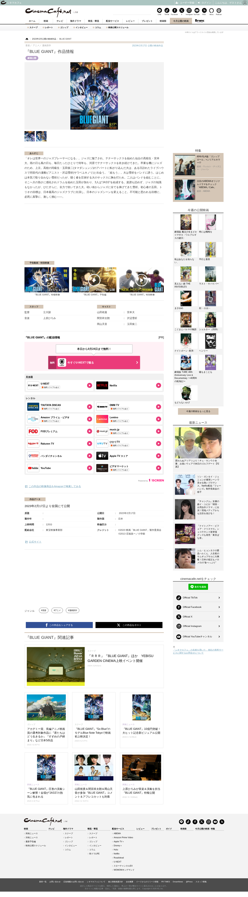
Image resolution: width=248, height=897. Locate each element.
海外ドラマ (75, 21)
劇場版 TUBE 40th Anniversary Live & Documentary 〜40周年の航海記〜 (185, 377)
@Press (189, 882)
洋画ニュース (32, 837)
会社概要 (129, 882)
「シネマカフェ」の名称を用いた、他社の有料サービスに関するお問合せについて (198, 651)
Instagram (189, 14)
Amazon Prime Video (123, 837)
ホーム (32, 21)
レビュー (130, 21)
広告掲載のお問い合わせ (73, 882)
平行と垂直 (204, 259)
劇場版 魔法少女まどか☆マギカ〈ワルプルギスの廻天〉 (185, 235)
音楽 (44, 610)
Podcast (219, 14)
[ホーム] (26, 39)
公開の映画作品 (147, 45)
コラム (98, 27)
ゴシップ (64, 27)
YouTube (197, 14)
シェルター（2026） (209, 329)
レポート (49, 27)
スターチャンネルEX (123, 866)
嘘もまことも (205, 372)
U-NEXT (117, 862)
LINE (159, 14)
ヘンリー (203, 350)
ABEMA (117, 833)
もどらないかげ (182, 402)
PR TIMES (165, 882)
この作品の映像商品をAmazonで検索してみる (55, 486)
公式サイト (35, 541)
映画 (46, 21)
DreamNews (178, 882)
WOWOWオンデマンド (124, 870)
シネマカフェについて (96, 882)
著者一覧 (43, 882)
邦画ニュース (32, 833)
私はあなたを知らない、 (184, 261)
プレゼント (147, 21)
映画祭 (163, 21)
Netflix (116, 854)
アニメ (58, 610)
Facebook (174, 14)
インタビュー (82, 27)
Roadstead (119, 858)
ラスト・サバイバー (209, 283)
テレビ (60, 21)
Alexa (211, 14)
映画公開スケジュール (118, 27)
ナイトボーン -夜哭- (184, 350)
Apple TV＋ (119, 841)
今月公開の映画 (181, 21)
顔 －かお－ (205, 308)
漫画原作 (73, 610)
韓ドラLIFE (94, 854)
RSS (204, 14)
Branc (199, 21)
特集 (213, 829)
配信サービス (112, 21)
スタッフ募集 (201, 882)
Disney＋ (118, 845)
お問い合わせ (55, 882)
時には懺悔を (205, 232)
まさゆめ (178, 308)
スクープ (34, 27)
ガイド (169, 829)
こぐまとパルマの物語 (185, 329)
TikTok (166, 14)
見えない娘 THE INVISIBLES (182, 285)
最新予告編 (31, 841)
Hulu (116, 849)
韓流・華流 (93, 21)
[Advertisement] (64, 234)
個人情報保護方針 (115, 882)
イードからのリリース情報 (147, 882)
